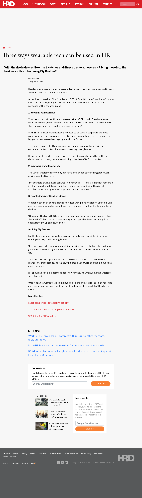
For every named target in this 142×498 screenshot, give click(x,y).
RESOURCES (80, 4)
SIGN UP (101, 383)
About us (5, 463)
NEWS (25, 4)
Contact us (15, 463)
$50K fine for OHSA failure (42, 316)
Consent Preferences (71, 453)
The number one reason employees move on (51, 309)
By (33, 78)
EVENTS (53, 4)
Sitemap (25, 463)
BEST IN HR (65, 4)
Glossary (24, 453)
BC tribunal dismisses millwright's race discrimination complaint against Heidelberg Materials (58, 426)
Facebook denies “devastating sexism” (48, 302)
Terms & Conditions (9, 456)
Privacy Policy (86, 453)
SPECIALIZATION (38, 4)
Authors (32, 453)
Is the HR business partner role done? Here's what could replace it (66, 345)
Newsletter (42, 453)
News (9, 47)
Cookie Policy (98, 453)
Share (41, 81)
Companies (6, 453)
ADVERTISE (107, 4)
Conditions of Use (55, 453)
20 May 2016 (32, 81)
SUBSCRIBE (93, 4)
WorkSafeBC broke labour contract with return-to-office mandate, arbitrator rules (58, 402)
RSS (32, 463)
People (15, 453)
